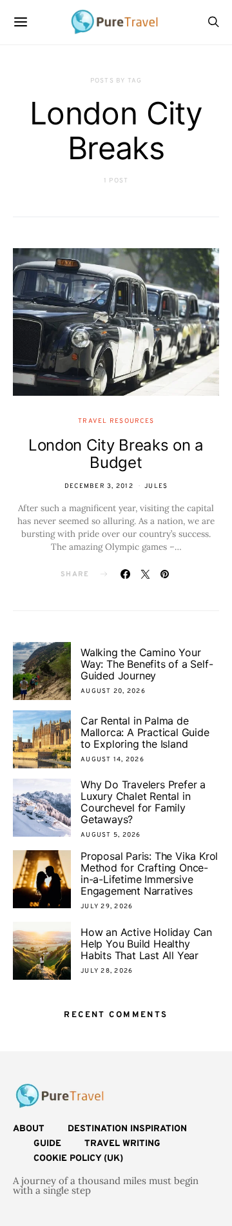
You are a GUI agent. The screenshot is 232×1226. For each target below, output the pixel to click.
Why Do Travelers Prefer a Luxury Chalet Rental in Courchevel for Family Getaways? (143, 802)
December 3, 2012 (98, 486)
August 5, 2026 (111, 835)
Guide (47, 1143)
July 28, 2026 (107, 971)
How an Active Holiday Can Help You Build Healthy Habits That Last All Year (146, 944)
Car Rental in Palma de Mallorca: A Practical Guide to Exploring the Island (145, 732)
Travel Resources (116, 421)
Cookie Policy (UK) (78, 1158)
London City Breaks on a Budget (116, 454)
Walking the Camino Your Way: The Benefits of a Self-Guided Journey (147, 664)
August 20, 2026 (113, 691)
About (28, 1129)
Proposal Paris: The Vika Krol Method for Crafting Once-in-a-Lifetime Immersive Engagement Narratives (149, 873)
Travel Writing (122, 1143)
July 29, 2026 (107, 906)
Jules (156, 486)
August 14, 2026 (112, 759)
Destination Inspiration (127, 1129)
